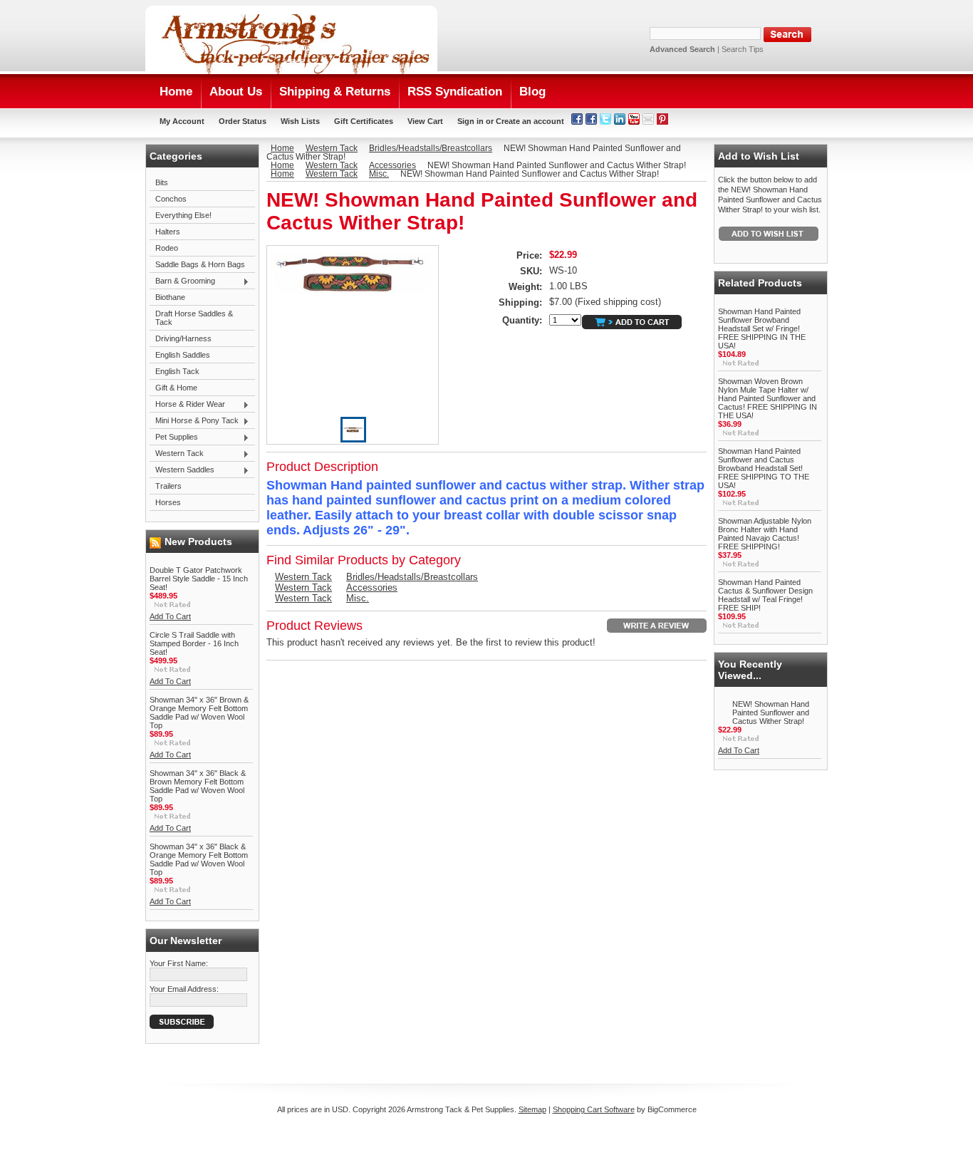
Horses (168, 502)
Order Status (242, 121)
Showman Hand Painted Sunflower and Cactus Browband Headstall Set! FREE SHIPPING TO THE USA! (763, 468)
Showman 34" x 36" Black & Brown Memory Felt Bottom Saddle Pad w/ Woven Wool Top (198, 786)
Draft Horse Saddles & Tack (194, 317)
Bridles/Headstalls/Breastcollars (430, 148)
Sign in (470, 121)
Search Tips (743, 49)
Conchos (171, 199)
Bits (161, 182)
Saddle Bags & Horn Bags (200, 264)
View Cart (425, 121)
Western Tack (177, 454)
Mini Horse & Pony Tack (194, 421)
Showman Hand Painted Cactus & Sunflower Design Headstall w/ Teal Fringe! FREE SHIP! (765, 595)
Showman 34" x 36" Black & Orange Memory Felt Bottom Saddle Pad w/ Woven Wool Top (199, 859)
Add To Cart (170, 616)
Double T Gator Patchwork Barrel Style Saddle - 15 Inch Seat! (199, 578)
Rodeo (166, 248)
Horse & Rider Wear (187, 405)
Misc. (379, 174)
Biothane (170, 297)
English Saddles (182, 355)
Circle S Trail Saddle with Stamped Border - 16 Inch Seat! (194, 643)
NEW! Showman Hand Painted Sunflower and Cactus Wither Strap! (770, 712)
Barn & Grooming (182, 281)
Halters (167, 231)
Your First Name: (179, 963)
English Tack (177, 371)
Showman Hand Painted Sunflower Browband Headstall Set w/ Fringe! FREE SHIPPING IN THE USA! (762, 328)
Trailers (168, 486)
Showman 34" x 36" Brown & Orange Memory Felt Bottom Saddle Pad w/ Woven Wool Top (199, 712)
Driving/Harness (183, 338)
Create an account (530, 121)
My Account (182, 121)
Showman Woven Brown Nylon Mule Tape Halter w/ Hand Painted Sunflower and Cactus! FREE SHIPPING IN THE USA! (767, 398)
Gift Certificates (363, 121)
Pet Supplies (174, 437)
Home (282, 148)
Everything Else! (183, 215)
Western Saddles (182, 470)
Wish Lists (300, 121)
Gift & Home (176, 387)
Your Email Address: (184, 989)
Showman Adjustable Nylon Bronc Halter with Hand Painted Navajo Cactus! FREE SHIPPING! (764, 534)
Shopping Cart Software (594, 1109)
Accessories (392, 165)
